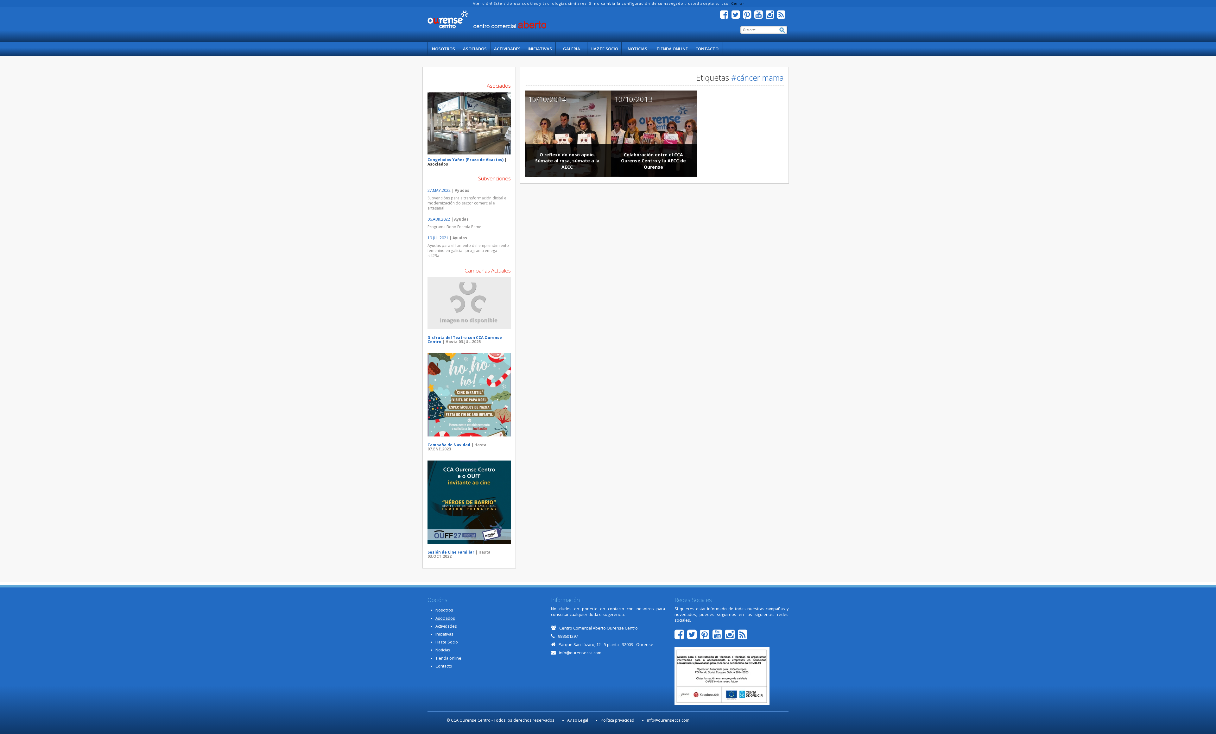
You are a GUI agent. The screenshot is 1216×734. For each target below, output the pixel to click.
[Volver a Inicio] (487, 19)
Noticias (637, 49)
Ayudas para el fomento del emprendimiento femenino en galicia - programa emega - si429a (468, 250)
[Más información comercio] (469, 123)
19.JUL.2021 (438, 238)
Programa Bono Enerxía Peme (454, 226)
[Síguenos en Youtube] (760, 16)
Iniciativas (540, 49)
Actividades (507, 49)
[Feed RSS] (782, 16)
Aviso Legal (577, 720)
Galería (571, 49)
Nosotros (443, 49)
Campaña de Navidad (449, 445)
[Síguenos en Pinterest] (748, 16)
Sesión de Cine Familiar (451, 552)
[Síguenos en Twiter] (737, 16)
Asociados (475, 49)
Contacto (707, 49)
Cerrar (737, 3)
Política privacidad (617, 720)
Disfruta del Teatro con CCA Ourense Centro (465, 339)
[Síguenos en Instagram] (771, 16)
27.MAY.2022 (439, 190)
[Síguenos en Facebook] (726, 16)
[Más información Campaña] (469, 303)
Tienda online (672, 49)
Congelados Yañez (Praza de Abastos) (466, 159)
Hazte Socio (604, 49)
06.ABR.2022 (439, 219)
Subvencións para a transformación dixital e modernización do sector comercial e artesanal (467, 203)
